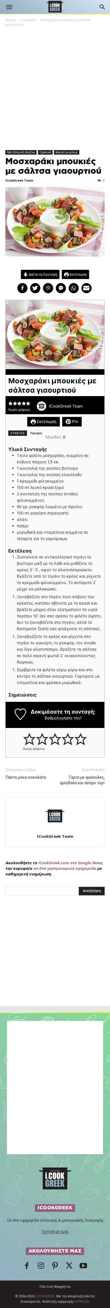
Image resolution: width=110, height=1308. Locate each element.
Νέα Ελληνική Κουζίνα (21, 152)
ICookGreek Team (19, 180)
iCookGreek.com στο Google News (70, 862)
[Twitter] (69, 1267)
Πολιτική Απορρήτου (55, 1287)
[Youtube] (83, 1267)
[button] (9, 7)
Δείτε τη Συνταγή (42, 274)
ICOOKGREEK (45, 1296)
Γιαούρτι (36, 433)
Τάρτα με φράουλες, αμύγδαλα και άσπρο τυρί (82, 780)
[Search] (102, 7)
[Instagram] (41, 1267)
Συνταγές (28, 20)
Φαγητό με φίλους (67, 152)
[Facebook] (26, 1267)
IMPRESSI (82, 1301)
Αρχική (10, 20)
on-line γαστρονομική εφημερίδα (64, 868)
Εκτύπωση (78, 274)
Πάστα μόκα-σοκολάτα (25, 777)
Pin (74, 421)
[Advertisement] (55, 962)
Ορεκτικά (45, 152)
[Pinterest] (55, 1267)
